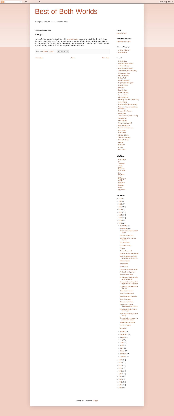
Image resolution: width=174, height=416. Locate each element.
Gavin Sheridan (123, 92)
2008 (120, 374)
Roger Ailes (122, 113)
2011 (120, 365)
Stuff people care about (127, 322)
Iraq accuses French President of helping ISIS (129, 305)
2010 (120, 368)
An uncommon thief (126, 275)
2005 (120, 382)
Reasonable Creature (125, 111)
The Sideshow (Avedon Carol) (128, 116)
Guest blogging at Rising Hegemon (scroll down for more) (122, 182)
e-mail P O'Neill (122, 33)
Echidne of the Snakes (125, 128)
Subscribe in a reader (123, 41)
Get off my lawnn (125, 325)
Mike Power (122, 130)
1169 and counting (124, 137)
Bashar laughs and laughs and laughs (128, 310)
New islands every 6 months (129, 269)
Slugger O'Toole (123, 135)
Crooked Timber (123, 95)
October (123, 331)
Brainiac (121, 142)
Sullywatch (121, 190)
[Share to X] (63, 51)
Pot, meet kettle (125, 242)
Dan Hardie (122, 133)
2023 (120, 198)
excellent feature (72, 39)
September (124, 334)
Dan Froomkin (121, 174)
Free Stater (121, 149)
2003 (120, 387)
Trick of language (125, 299)
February (123, 354)
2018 (120, 212)
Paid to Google (125, 261)
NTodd (120, 147)
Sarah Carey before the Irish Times (121, 168)
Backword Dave (123, 97)
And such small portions (128, 272)
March (122, 351)
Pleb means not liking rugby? (129, 254)
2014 (120, 223)
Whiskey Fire (122, 118)
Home (73, 58)
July (121, 340)
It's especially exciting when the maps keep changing (129, 282)
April (122, 348)
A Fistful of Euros (123, 50)
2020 (120, 207)
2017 (120, 215)
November (123, 228)
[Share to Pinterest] (67, 51)
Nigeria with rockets (126, 291)
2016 (120, 218)
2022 (120, 201)
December (123, 226)
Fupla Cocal (124, 266)
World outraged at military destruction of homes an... (129, 257)
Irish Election (122, 52)
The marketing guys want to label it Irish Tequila (129, 319)
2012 (120, 363)
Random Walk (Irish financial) (127, 104)
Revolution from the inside (128, 296)
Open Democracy (124, 125)
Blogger (95, 401)
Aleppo (122, 248)
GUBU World (122, 102)
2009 (120, 371)
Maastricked (124, 264)
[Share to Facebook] (65, 51)
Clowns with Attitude (126, 302)
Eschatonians (122, 90)
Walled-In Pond (123, 140)
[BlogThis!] (61, 51)
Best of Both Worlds (66, 11)
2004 (120, 385)
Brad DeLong (122, 121)
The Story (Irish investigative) (127, 71)
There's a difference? (127, 293)
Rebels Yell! (122, 78)
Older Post (105, 58)
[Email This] (58, 51)
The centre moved (126, 251)
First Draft (121, 145)
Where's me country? (125, 123)
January (123, 356)
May (121, 345)
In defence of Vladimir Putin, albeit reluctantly (129, 278)
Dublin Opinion (123, 85)
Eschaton (121, 88)
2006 (120, 379)
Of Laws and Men (124, 73)
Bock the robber (123, 75)
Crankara (123, 328)
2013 (120, 360)
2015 (120, 220)
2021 (120, 204)
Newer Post (39, 58)
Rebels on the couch (126, 235)
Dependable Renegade (126, 83)
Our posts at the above (125, 63)
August (122, 337)
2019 (120, 209)
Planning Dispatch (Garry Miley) (128, 100)
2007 (120, 376)
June (122, 343)
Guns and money (125, 245)
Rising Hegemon (123, 80)
